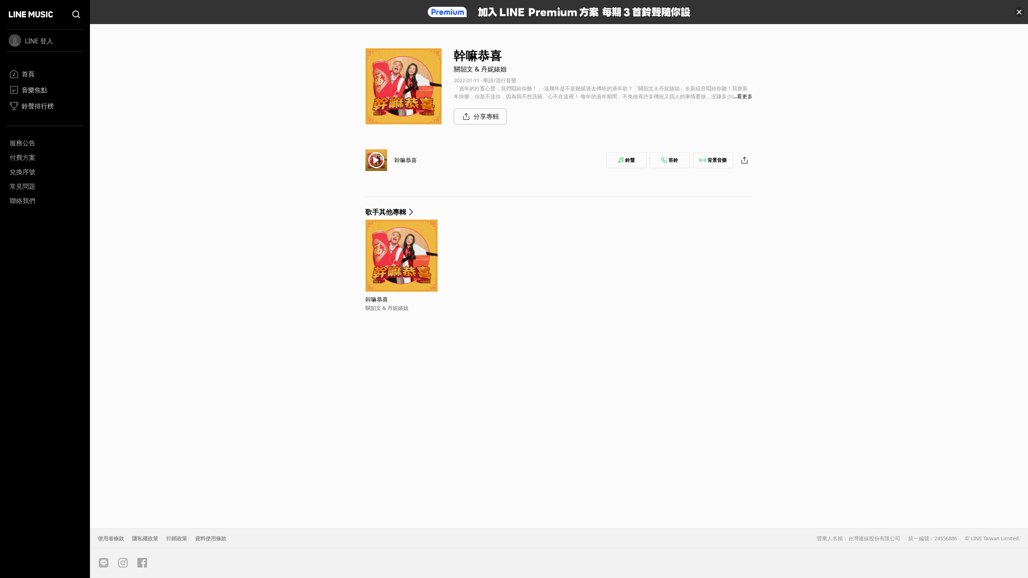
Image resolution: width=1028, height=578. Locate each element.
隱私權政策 (145, 538)
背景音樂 (717, 160)
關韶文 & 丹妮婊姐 (480, 69)
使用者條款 (111, 538)
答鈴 (673, 160)
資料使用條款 (210, 538)
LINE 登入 (39, 41)
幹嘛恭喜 (405, 160)
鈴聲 (630, 160)
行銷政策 (176, 538)
